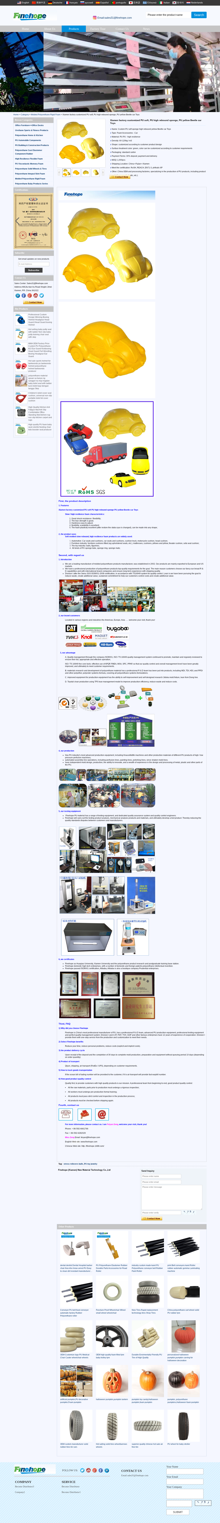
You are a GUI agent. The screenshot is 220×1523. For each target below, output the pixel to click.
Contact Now (33, 302)
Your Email (172, 1476)
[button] (216, 72)
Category (25, 114)
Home (25, 28)
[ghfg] (29, 295)
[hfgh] (23, 295)
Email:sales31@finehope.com (114, 17)
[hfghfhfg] (35, 295)
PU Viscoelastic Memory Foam (29, 164)
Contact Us (122, 28)
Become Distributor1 (71, 1492)
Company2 (20, 1492)
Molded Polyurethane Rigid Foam (45, 114)
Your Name (172, 1466)
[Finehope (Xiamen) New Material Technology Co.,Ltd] (35, 15)
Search (199, 15)
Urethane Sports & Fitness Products (31, 130)
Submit (178, 1512)
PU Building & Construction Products (32, 145)
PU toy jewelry (90, 1164)
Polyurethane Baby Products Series (31, 184)
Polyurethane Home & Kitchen (29, 135)
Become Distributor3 (24, 1486)
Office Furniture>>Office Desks (29, 125)
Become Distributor (71, 1486)
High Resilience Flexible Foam (29, 159)
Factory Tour (97, 28)
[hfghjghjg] (41, 295)
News (146, 28)
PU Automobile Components (28, 140)
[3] (110, 72)
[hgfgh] (17, 295)
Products (74, 28)
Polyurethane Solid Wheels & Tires (31, 169)
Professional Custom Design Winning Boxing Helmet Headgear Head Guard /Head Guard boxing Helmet (40, 319)
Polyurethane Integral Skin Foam (30, 174)
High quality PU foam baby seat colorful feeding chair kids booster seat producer (40, 427)
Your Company (174, 1487)
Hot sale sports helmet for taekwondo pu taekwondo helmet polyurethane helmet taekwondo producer (39, 366)
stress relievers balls (73, 1164)
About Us (49, 28)
